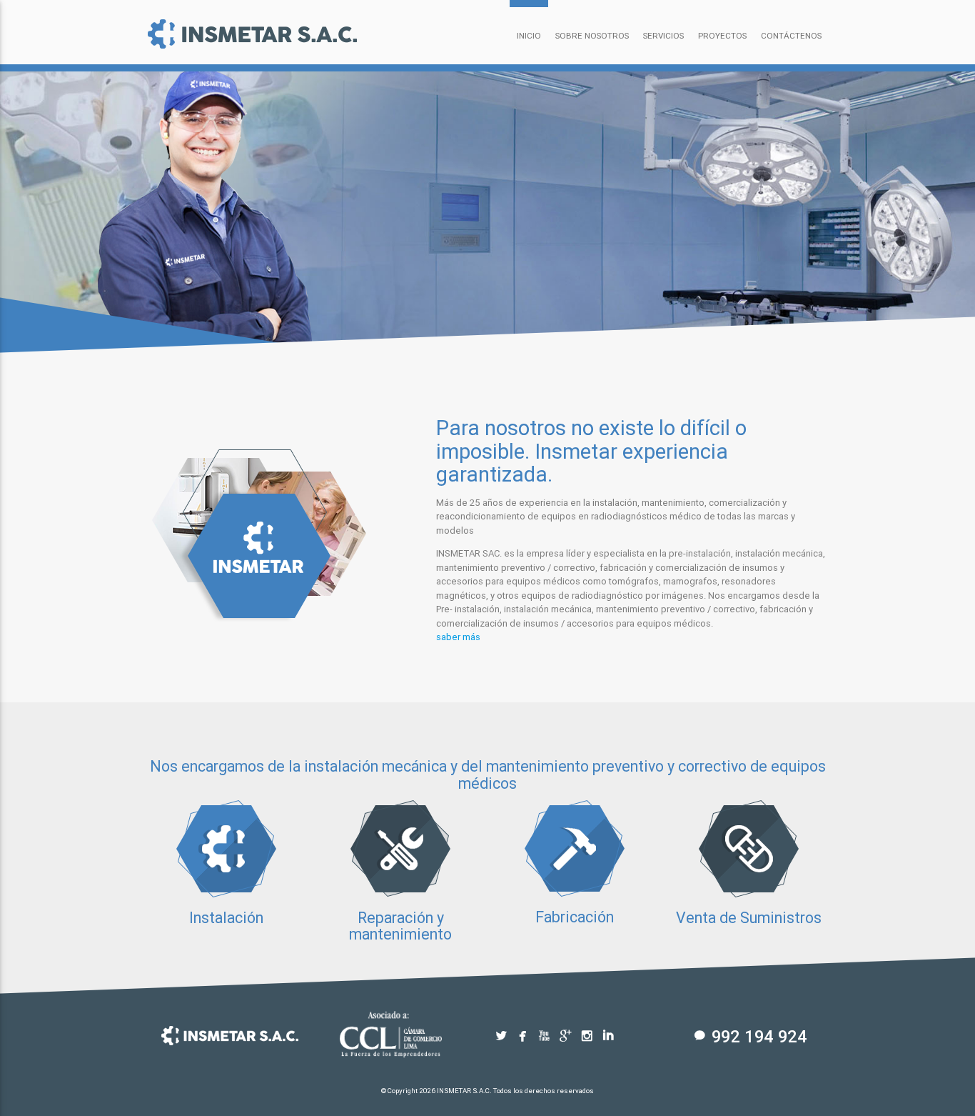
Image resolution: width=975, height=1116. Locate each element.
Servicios (663, 35)
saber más (458, 637)
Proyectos (722, 35)
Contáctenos (791, 35)
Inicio (529, 35)
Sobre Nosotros (592, 35)
